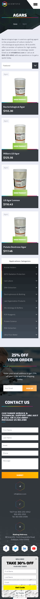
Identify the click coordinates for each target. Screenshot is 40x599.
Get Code (20, 587)
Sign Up (29, 388)
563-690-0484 (22, 516)
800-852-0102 (20, 514)
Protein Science (10, 321)
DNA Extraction (10, 287)
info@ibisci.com (20, 494)
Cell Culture (8, 281)
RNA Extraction (10, 328)
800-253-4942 (24, 512)
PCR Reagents (9, 314)
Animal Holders (10, 267)
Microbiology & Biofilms (13, 308)
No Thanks (20, 593)
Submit (20, 475)
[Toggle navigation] (35, 4)
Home (15, 24)
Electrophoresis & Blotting (14, 294)
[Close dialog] (36, 559)
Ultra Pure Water (11, 335)
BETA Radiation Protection (14, 274)
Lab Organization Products (14, 301)
